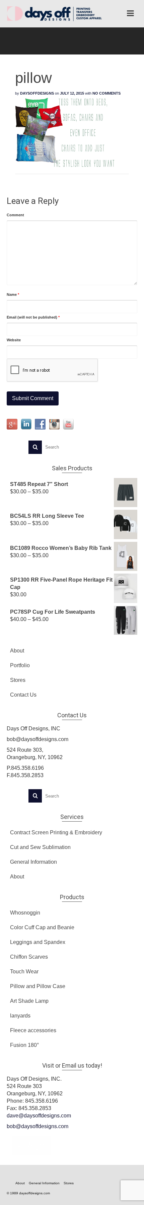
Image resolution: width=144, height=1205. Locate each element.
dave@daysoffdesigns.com (39, 1115)
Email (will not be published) (33, 317)
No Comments (106, 93)
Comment (15, 215)
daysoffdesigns (37, 93)
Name (13, 294)
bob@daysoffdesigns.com (37, 1126)
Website (14, 340)
